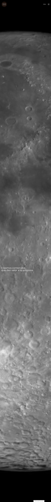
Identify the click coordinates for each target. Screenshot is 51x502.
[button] (46, 4)
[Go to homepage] (4, 4)
